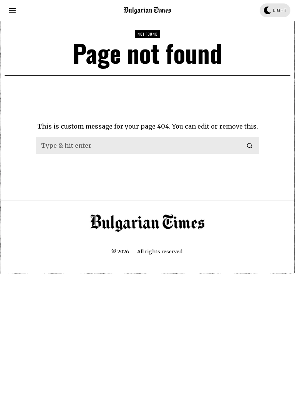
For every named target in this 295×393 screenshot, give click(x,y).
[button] (250, 145)
